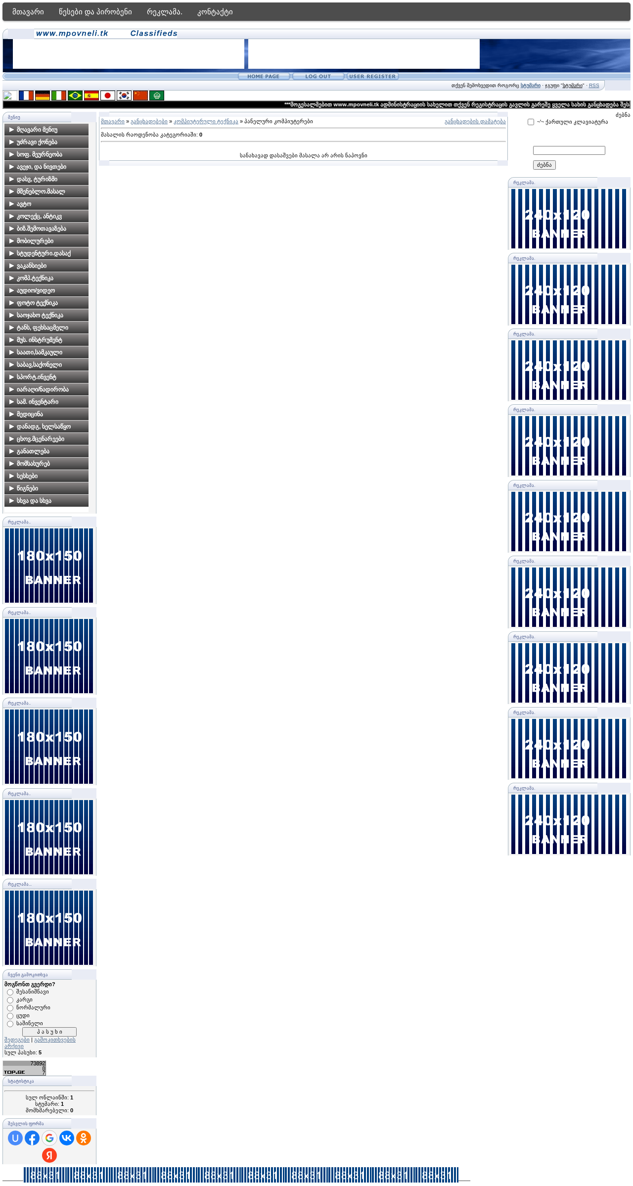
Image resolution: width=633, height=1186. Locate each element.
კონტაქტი (215, 11)
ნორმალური (33, 1007)
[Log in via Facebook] (32, 1138)
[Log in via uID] (15, 1138)
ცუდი (23, 1015)
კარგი (24, 999)
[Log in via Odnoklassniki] (83, 1138)
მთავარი (28, 11)
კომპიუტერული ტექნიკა (206, 121)
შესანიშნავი (32, 992)
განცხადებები (149, 121)
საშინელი (29, 1023)
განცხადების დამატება (475, 121)
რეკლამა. (164, 11)
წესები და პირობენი (95, 11)
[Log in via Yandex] (49, 1155)
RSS (594, 85)
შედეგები (17, 1040)
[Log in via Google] (49, 1138)
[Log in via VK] (66, 1138)
